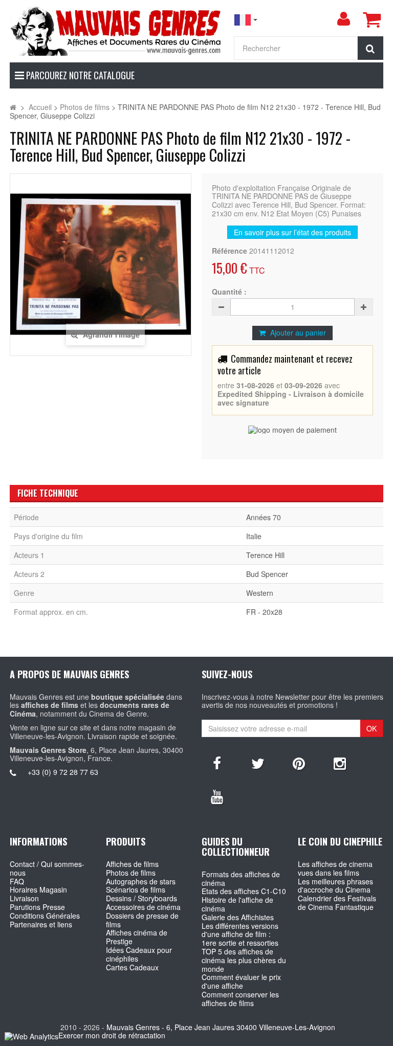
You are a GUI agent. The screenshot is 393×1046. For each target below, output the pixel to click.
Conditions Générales (45, 915)
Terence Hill (265, 555)
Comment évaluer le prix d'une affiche (241, 981)
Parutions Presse (37, 907)
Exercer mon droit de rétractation (111, 1035)
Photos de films (131, 872)
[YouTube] (217, 796)
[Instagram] (339, 762)
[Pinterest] (298, 762)
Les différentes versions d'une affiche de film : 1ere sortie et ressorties (240, 934)
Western (259, 593)
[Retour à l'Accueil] (13, 107)
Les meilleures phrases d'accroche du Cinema (335, 885)
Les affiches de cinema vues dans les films (335, 868)
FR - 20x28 (264, 612)
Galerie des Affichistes (238, 917)
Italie (253, 536)
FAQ (17, 881)
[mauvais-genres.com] (116, 30)
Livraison (24, 898)
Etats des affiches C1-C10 (244, 891)
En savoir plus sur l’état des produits (292, 232)
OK (371, 728)
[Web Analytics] (31, 1036)
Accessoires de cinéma (143, 907)
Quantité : (229, 291)
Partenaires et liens (41, 924)
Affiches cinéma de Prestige (136, 936)
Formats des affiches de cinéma (241, 878)
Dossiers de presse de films (142, 919)
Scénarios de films (135, 889)
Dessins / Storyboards (141, 898)
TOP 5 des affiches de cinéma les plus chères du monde (244, 960)
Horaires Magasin (38, 889)
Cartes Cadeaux (132, 967)
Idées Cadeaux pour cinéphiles (139, 954)
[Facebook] (217, 762)
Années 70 (263, 517)
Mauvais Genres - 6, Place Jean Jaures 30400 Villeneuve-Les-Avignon (220, 1027)
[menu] (343, 19)
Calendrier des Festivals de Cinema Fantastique (337, 902)
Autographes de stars (141, 881)
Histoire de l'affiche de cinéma (237, 904)
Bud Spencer (267, 574)
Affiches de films (132, 864)
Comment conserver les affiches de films (240, 998)
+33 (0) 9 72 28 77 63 (63, 772)
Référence (229, 251)
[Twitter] (258, 762)
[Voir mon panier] (371, 19)
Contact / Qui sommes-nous (47, 868)
